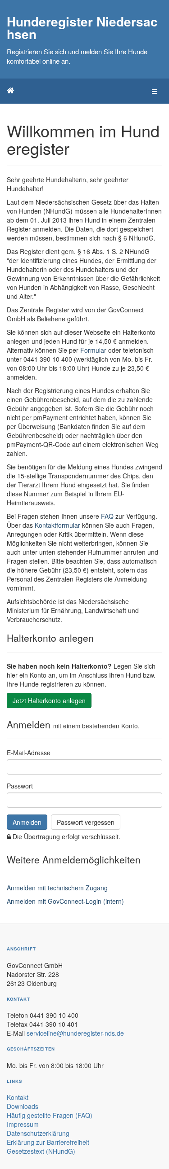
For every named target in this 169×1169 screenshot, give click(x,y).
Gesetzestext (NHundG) (41, 1151)
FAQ (107, 516)
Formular (93, 350)
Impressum (23, 1124)
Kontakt (17, 1097)
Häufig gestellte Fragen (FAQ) (49, 1115)
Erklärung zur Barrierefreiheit (48, 1142)
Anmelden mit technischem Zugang (57, 887)
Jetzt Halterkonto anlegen (49, 700)
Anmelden (27, 822)
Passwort (20, 785)
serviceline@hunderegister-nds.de (75, 1033)
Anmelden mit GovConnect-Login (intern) (65, 901)
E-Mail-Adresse (28, 752)
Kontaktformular (57, 525)
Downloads (22, 1106)
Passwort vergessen (85, 822)
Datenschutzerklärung (38, 1133)
